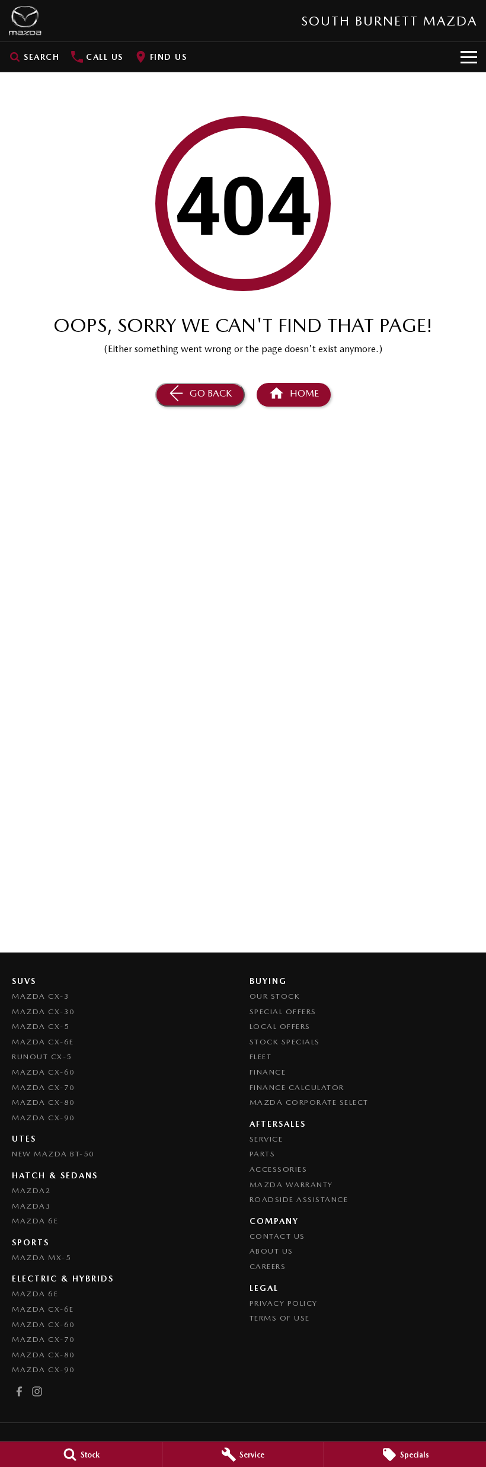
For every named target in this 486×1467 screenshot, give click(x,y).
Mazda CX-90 (43, 1117)
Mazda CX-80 (43, 1102)
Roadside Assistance (299, 1199)
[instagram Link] (37, 1391)
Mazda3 (31, 1205)
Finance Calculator (297, 1087)
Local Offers (280, 1026)
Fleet (261, 1056)
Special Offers (283, 1011)
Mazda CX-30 (43, 1011)
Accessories (279, 1169)
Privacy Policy (284, 1303)
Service (266, 1138)
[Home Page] (25, 20)
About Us (271, 1251)
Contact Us (277, 1236)
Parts (263, 1153)
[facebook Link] (19, 1391)
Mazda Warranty (291, 1184)
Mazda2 (31, 1190)
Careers (268, 1266)
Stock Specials (285, 1041)
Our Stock (275, 996)
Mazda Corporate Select (309, 1102)
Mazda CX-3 (40, 996)
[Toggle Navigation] (469, 57)
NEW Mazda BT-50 (53, 1153)
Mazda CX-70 (43, 1087)
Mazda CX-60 (43, 1072)
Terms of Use (280, 1317)
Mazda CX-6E (43, 1041)
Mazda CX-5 (40, 1026)
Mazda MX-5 (41, 1257)
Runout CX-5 (42, 1056)
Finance (268, 1072)
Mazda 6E (35, 1220)
